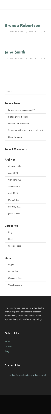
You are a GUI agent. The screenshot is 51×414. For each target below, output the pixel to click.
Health (11, 239)
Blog (10, 232)
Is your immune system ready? (21, 110)
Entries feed (13, 271)
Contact (8, 346)
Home (7, 341)
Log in (11, 264)
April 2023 (13, 193)
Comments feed (15, 278)
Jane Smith (15, 52)
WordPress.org (15, 284)
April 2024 (13, 173)
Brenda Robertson (22, 25)
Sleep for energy (15, 137)
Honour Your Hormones (18, 123)
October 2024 (14, 166)
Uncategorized (14, 245)
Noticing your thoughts (18, 116)
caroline (33, 32)
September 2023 (15, 186)
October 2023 (14, 179)
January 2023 (14, 213)
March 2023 (13, 200)
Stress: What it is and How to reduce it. (25, 130)
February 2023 (14, 206)
